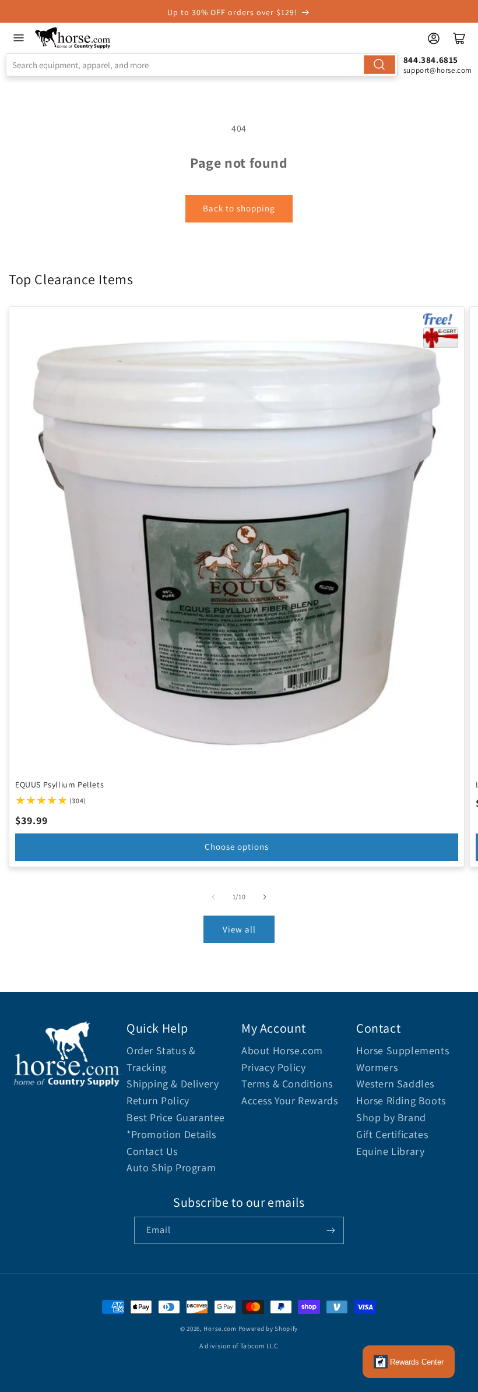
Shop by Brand (391, 1117)
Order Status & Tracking (160, 1059)
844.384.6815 (430, 59)
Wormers (377, 1067)
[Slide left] (213, 897)
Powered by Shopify (268, 1328)
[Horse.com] (73, 38)
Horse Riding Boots (401, 1100)
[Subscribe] (330, 1230)
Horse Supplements (402, 1050)
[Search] (379, 64)
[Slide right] (264, 897)
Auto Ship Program (171, 1167)
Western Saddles (395, 1083)
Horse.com (219, 1328)
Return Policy (157, 1100)
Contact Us (152, 1151)
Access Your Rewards (289, 1100)
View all (239, 929)
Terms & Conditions (287, 1083)
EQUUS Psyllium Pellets (59, 784)
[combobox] (202, 64)
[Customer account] (434, 38)
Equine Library (390, 1151)
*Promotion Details (171, 1134)
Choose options (237, 847)
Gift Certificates (392, 1134)
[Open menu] (18, 38)
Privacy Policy (273, 1067)
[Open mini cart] (459, 38)
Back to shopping (239, 208)
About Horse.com (282, 1050)
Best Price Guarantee (175, 1117)
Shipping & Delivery (172, 1083)
